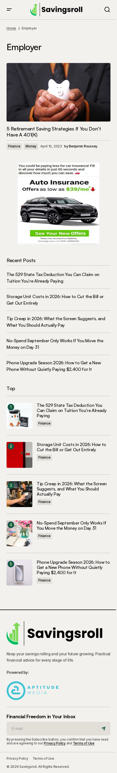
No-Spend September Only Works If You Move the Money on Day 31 (71, 525)
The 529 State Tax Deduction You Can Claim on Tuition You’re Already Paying (72, 410)
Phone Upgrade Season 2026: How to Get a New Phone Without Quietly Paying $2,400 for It (73, 567)
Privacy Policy (55, 743)
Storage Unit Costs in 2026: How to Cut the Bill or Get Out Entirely (71, 447)
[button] (9, 9)
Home (11, 28)
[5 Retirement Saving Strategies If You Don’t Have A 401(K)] (58, 92)
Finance (14, 146)
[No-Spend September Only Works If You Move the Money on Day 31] (19, 533)
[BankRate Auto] (58, 203)
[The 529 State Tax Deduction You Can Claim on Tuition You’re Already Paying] (19, 416)
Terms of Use (83, 743)
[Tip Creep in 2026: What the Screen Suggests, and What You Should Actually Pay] (19, 494)
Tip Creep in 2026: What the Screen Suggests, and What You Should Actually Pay (72, 489)
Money (31, 146)
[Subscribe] (104, 728)
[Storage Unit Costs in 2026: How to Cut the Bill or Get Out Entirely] (19, 455)
